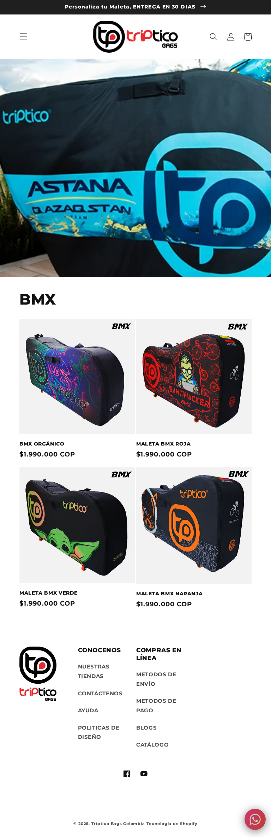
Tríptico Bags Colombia (118, 823)
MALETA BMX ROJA (163, 444)
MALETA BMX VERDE (48, 593)
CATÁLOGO (152, 744)
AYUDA (88, 710)
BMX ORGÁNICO (42, 444)
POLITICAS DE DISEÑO (99, 732)
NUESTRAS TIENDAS (94, 671)
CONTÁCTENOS (100, 693)
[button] (23, 36)
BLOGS (146, 727)
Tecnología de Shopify (171, 823)
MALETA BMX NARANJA (169, 593)
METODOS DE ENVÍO (156, 679)
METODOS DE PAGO (156, 705)
